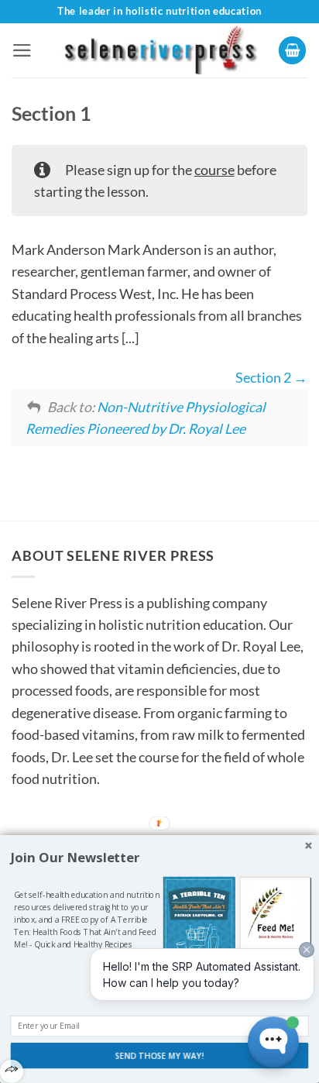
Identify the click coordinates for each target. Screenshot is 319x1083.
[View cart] (293, 50)
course (214, 169)
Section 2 (264, 377)
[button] (22, 50)
